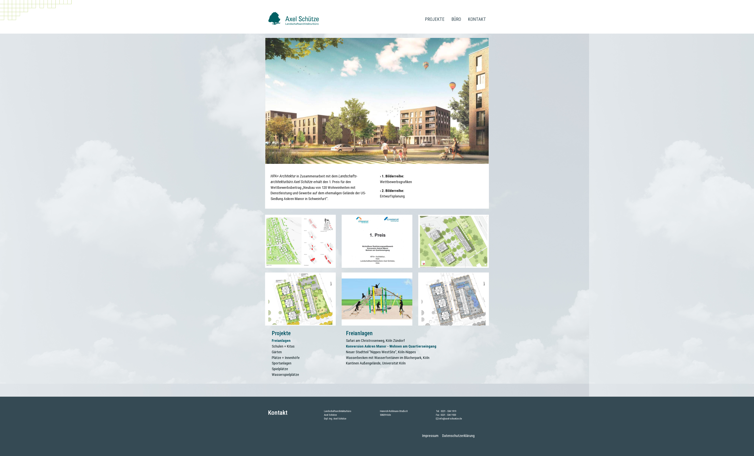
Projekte (435, 19)
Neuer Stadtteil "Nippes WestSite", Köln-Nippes (381, 352)
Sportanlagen (281, 363)
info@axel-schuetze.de (450, 418)
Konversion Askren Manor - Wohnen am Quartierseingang (391, 346)
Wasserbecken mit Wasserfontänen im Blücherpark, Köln (387, 357)
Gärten (277, 352)
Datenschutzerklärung (458, 435)
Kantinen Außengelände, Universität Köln (376, 363)
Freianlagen (281, 340)
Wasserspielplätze (285, 374)
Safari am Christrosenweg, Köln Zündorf (375, 340)
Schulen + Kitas (283, 346)
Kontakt (477, 19)
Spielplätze (280, 369)
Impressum (430, 435)
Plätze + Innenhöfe (286, 357)
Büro (456, 19)
